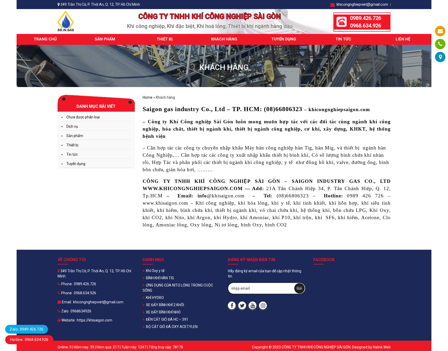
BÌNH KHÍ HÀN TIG (160, 278)
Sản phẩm (105, 39)
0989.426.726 (365, 18)
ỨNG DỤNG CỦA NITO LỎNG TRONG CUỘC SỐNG (178, 287)
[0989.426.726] (440, 44)
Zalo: (64, 311)
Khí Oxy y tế (155, 271)
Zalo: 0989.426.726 (26, 329)
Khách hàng (224, 39)
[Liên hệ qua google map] (440, 57)
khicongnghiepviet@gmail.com (361, 4)
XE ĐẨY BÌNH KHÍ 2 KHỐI (165, 305)
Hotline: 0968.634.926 (29, 339)
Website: (68, 320)
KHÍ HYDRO (155, 298)
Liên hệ (403, 39)
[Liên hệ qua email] (440, 31)
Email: (66, 302)
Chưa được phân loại (83, 117)
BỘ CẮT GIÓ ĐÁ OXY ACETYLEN (172, 327)
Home (147, 97)
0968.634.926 (365, 26)
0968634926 (81, 311)
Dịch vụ (72, 126)
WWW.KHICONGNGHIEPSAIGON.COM (193, 188)
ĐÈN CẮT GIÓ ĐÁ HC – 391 (167, 319)
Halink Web (382, 347)
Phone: (66, 284)
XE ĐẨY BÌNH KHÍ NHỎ (163, 312)
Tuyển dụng (283, 39)
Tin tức (343, 39)
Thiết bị (164, 39)
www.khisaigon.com (165, 203)
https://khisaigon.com (94, 320)
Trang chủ (45, 39)
